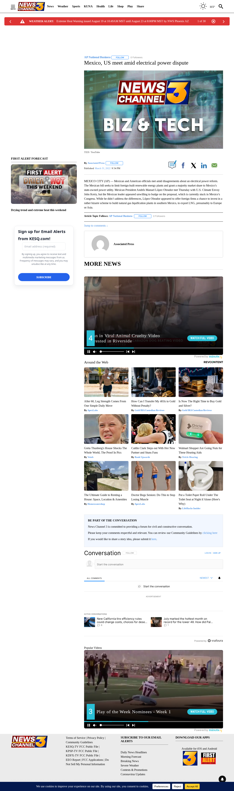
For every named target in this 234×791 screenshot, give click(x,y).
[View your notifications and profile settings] (219, 578)
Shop (120, 6)
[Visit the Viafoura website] (215, 640)
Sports (76, 6)
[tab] (94, 578)
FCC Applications (92, 759)
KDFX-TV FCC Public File (82, 755)
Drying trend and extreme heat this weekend (38, 210)
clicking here (210, 532)
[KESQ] (31, 6)
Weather (63, 6)
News (50, 6)
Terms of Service (75, 737)
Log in (208, 553)
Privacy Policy (95, 737)
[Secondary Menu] (15, 6)
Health (101, 6)
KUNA (88, 6)
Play (130, 6)
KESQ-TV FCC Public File (82, 746)
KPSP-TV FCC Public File (81, 751)
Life (110, 6)
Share (140, 6)
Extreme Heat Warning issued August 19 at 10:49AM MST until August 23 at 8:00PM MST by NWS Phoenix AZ (122, 21)
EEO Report (73, 759)
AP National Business (120, 216)
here (153, 539)
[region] (153, 596)
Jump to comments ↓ (96, 225)
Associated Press (96, 163)
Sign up (216, 553)
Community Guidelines (79, 742)
